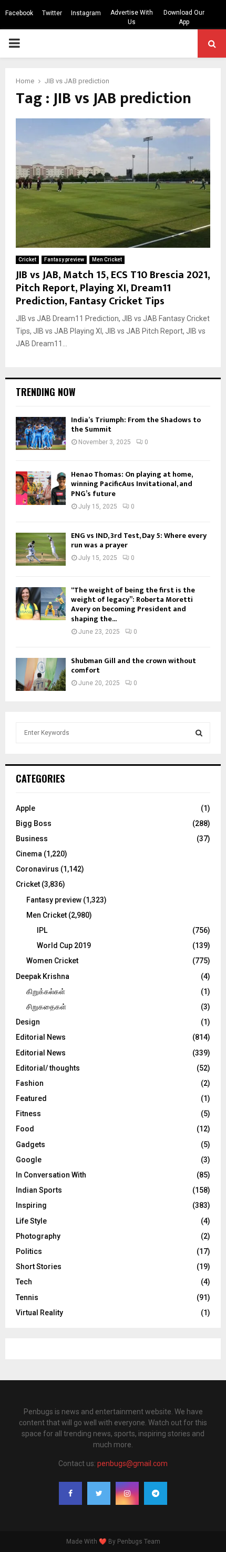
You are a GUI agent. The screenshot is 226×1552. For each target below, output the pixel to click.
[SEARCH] (199, 732)
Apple (25, 808)
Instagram (86, 13)
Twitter (52, 13)
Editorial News (41, 1037)
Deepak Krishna (42, 976)
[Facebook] (70, 1493)
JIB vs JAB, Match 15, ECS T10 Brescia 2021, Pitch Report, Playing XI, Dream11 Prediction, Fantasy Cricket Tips (113, 288)
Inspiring (31, 1205)
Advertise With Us (131, 17)
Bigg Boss (34, 823)
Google (29, 1159)
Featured (31, 1098)
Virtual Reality (39, 1312)
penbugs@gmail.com (132, 1463)
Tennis (27, 1297)
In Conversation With (51, 1175)
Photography (38, 1236)
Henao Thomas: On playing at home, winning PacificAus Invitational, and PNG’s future (131, 483)
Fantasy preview (64, 259)
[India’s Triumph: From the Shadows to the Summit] (41, 433)
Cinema (29, 854)
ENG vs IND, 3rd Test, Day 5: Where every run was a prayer (139, 540)
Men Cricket (107, 259)
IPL (42, 930)
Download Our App (183, 17)
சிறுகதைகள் (46, 1007)
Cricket (27, 259)
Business (32, 838)
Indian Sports (39, 1190)
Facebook (19, 13)
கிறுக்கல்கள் (45, 991)
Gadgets (30, 1144)
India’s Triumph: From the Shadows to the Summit (136, 424)
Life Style (31, 1221)
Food (25, 1129)
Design (28, 1022)
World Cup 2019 (64, 945)
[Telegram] (155, 1493)
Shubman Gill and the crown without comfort (133, 665)
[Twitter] (98, 1493)
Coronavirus (37, 869)
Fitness (28, 1113)
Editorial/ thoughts (48, 1068)
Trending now (46, 392)
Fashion (30, 1083)
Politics (29, 1251)
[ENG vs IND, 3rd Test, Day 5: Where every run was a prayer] (41, 549)
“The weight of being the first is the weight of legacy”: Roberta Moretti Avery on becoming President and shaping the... (133, 604)
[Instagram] (127, 1493)
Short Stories (38, 1266)
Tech (24, 1282)
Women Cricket (52, 960)
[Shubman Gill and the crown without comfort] (41, 674)
